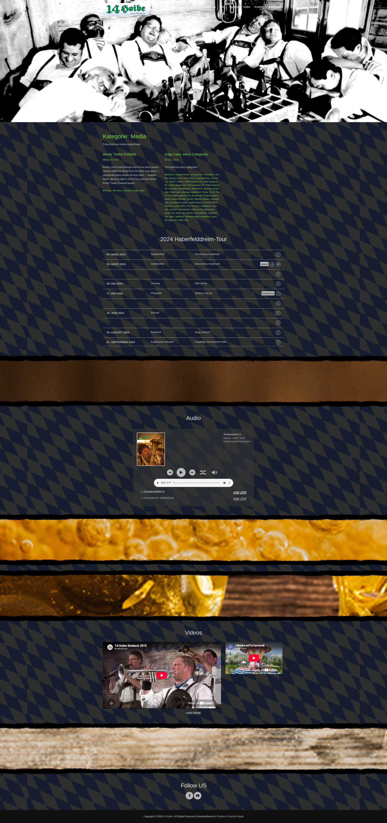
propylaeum (206, 206)
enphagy (185, 192)
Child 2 (180, 181)
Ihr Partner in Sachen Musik (229, 816)
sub (172, 213)
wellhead (179, 216)
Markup (198, 199)
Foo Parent (172, 195)
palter (184, 202)
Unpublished (201, 213)
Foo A (212, 192)
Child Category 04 (195, 185)
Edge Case (175, 192)
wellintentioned (192, 216)
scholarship (184, 209)
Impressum (275, 6)
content (118, 190)
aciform (170, 174)
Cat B (185, 178)
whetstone (205, 216)
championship (202, 178)
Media (108, 190)
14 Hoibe (163, 7)
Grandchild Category (201, 195)
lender (190, 199)
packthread (175, 202)
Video (246, 6)
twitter (142, 190)
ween (171, 216)
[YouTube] (197, 793)
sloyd (167, 213)
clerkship (172, 188)
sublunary (180, 213)
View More (193, 712)
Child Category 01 (193, 181)
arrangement (197, 174)
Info (222, 6)
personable (180, 206)
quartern (173, 209)
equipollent (196, 192)
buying (172, 178)
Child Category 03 (177, 185)
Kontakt (259, 6)
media (135, 190)
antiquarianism (183, 174)
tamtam (189, 213)
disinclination (184, 188)
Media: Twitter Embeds (119, 154)
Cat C (192, 178)
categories (172, 220)
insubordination (179, 199)
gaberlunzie (184, 195)
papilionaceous (196, 202)
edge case (183, 220)
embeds (127, 190)
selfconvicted (197, 209)
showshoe (209, 209)
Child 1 (172, 181)
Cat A (179, 178)
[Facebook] (189, 793)
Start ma (210, 6)
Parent (207, 202)
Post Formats (193, 206)
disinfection (197, 188)
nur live (239, 492)
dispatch (207, 188)
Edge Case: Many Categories (186, 154)
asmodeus (209, 174)
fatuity (205, 192)
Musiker (234, 6)
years (214, 216)
